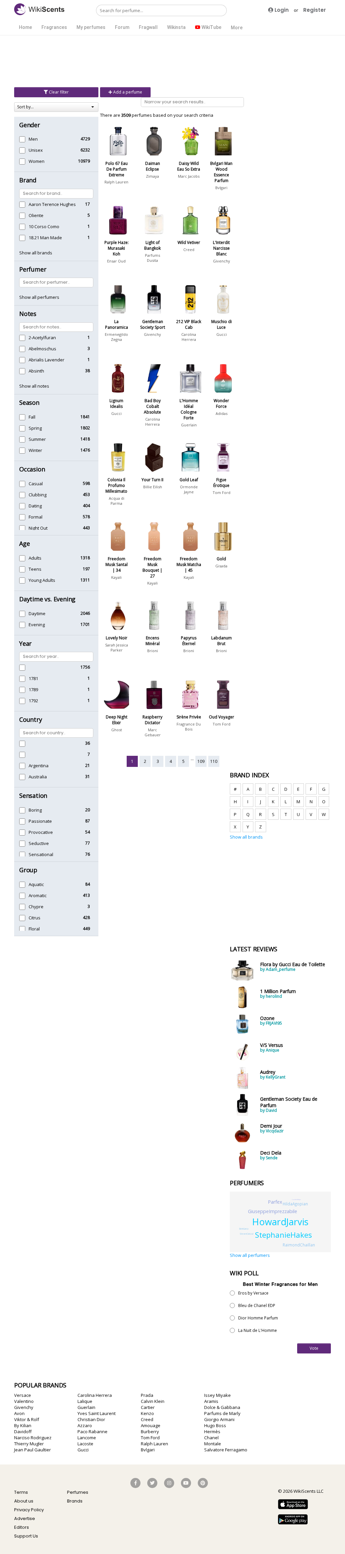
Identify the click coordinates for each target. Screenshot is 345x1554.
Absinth (36, 371)
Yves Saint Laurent (96, 1413)
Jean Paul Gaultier (32, 1450)
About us (23, 1501)
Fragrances (54, 27)
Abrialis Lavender (46, 360)
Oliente (36, 215)
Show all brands (35, 253)
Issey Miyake (217, 1395)
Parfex (275, 1202)
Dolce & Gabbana (222, 1407)
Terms (21, 1492)
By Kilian (22, 1425)
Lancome (86, 1438)
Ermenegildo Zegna (116, 337)
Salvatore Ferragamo (225, 1450)
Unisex (36, 150)
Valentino (24, 1401)
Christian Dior (91, 1419)
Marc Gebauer (153, 732)
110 (213, 761)
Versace (22, 1395)
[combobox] (56, 107)
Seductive (39, 843)
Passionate (40, 821)
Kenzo (147, 1413)
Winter (35, 450)
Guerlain (189, 424)
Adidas (221, 413)
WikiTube (210, 27)
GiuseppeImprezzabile (272, 1211)
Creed (188, 249)
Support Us (26, 1536)
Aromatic (37, 895)
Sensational (41, 854)
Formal (35, 517)
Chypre (36, 907)
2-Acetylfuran (42, 337)
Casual (36, 484)
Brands (75, 1501)
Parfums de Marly (222, 1413)
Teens (35, 569)
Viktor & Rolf (26, 1419)
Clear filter (58, 92)
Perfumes (77, 1492)
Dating (35, 506)
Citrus (34, 918)
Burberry (150, 1431)
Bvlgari (221, 187)
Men (33, 139)
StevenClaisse (247, 1233)
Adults (35, 558)
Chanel (211, 1438)
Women (36, 161)
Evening (37, 625)
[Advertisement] (172, 60)
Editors (21, 1527)
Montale (212, 1444)
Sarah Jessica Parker (116, 647)
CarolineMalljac (296, 1199)
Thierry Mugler (29, 1444)
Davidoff (23, 1431)
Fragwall (148, 27)
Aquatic (36, 884)
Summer (37, 439)
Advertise (24, 1518)
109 (201, 761)
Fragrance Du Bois (189, 726)
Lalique (84, 1401)
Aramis (211, 1401)
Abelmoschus (42, 349)
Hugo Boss (215, 1425)
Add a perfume (127, 92)
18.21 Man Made (45, 238)
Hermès (212, 1431)
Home (25, 27)
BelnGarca (243, 1228)
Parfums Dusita (152, 258)
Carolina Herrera (188, 337)
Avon (19, 1413)
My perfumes (90, 27)
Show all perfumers (39, 297)
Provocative (41, 832)
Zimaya (152, 176)
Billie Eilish (152, 486)
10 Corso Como (44, 226)
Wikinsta (176, 27)
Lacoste (85, 1444)
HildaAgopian (295, 1203)
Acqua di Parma (116, 501)
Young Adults (42, 580)
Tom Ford (221, 492)
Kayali (116, 577)
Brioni (152, 650)
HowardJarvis (280, 1221)
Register (314, 9)
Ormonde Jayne (189, 489)
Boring (35, 810)
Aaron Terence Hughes (52, 204)
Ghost (116, 729)
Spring (35, 428)
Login (281, 9)
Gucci (221, 334)
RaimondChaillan (299, 1244)
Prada (147, 1395)
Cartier (148, 1407)
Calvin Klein (152, 1401)
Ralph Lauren (116, 181)
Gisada (221, 565)
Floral (34, 929)
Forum (122, 27)
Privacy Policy (29, 1510)
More (237, 27)
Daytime (37, 613)
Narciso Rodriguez (33, 1438)
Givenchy (221, 260)
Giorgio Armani (219, 1419)
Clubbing (37, 495)
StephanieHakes (283, 1235)
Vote (314, 1348)
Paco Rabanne (92, 1431)
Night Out (38, 528)
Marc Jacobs (188, 176)
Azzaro (84, 1425)
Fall (32, 417)
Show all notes (34, 386)
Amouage (150, 1425)
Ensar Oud (116, 260)
